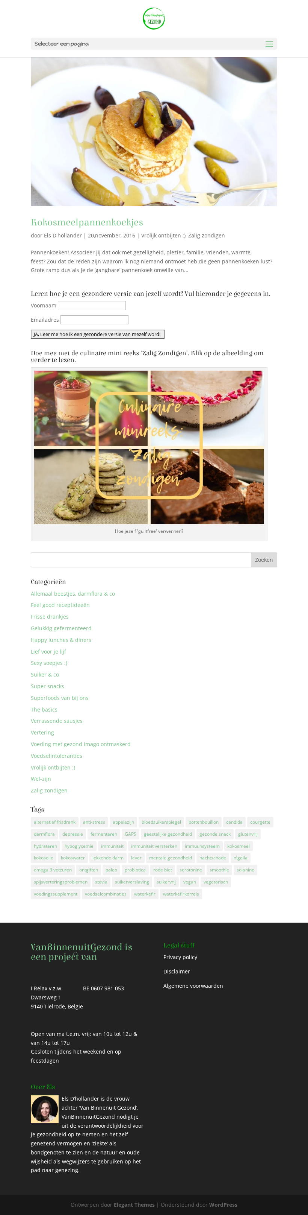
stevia (101, 882)
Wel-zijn (41, 778)
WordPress (223, 1204)
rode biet (162, 870)
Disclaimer (176, 971)
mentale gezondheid (170, 858)
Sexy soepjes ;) (49, 662)
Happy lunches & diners (61, 639)
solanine (245, 870)
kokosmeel (238, 846)
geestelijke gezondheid (168, 834)
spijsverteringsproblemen (61, 882)
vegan (189, 882)
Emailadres (45, 319)
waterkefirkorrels (181, 894)
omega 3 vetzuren (53, 870)
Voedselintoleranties (56, 755)
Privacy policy (180, 957)
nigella (241, 858)
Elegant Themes (134, 1204)
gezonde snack (215, 834)
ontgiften (88, 870)
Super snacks (47, 686)
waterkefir (145, 894)
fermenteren (104, 834)
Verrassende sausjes (57, 720)
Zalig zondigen (206, 235)
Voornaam (43, 305)
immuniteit (112, 846)
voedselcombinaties (106, 894)
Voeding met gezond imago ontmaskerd (81, 744)
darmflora (44, 834)
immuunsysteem (202, 846)
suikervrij (166, 882)
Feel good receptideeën (60, 604)
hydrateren (45, 846)
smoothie (219, 870)
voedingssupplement (55, 894)
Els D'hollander (63, 235)
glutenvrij (248, 834)
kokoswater (73, 858)
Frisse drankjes (50, 616)
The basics (44, 709)
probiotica (135, 870)
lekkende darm (108, 858)
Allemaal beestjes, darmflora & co (73, 593)
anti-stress (94, 822)
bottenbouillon (204, 822)
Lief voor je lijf (48, 651)
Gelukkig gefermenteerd (61, 628)
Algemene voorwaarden (193, 985)
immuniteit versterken (154, 846)
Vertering (42, 732)
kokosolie (43, 858)
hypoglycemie (79, 846)
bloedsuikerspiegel (161, 822)
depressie (72, 834)
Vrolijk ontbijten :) (163, 235)
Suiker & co (45, 674)
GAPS (130, 834)
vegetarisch (216, 882)
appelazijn (123, 822)
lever (136, 858)
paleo (111, 870)
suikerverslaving (132, 882)
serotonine (191, 870)
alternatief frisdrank (54, 822)
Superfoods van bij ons (60, 697)
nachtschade (212, 858)
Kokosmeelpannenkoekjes (87, 222)
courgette (260, 822)
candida (234, 822)
